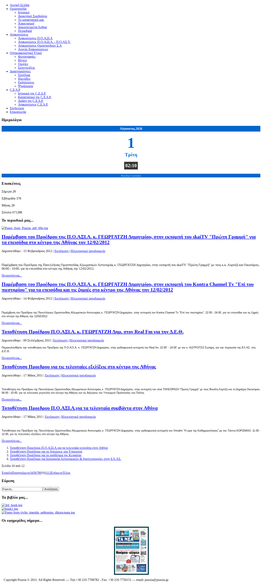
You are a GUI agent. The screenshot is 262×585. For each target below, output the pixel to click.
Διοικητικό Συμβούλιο (32, 16)
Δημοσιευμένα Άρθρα (32, 27)
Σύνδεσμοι (17, 108)
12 (49, 473)
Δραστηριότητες (20, 71)
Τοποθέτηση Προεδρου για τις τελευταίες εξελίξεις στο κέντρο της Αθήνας (79, 366)
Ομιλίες (23, 64)
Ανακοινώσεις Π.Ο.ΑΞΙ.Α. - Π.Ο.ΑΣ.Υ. (44, 42)
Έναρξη (7, 473)
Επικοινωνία (18, 112)
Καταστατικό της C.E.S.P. (34, 97)
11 (46, 473)
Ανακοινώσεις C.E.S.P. (33, 104)
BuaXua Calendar (131, 175)
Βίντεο (22, 60)
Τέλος (66, 473)
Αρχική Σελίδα (19, 5)
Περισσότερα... (12, 275)
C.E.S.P (15, 89)
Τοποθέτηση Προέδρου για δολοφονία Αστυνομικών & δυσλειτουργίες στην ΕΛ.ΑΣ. (65, 459)
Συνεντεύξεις (26, 67)
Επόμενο (57, 473)
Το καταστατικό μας (31, 19)
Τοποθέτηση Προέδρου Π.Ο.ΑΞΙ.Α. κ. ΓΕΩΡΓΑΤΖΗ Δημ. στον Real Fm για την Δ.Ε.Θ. (93, 331)
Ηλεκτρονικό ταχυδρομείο (88, 251)
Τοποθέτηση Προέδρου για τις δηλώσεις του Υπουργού (46, 451)
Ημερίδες (24, 78)
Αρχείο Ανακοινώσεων (33, 49)
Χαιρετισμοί (26, 23)
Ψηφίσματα (25, 86)
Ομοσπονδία (18, 8)
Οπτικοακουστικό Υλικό (26, 53)
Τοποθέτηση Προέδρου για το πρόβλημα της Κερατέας (45, 455)
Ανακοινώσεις (19, 34)
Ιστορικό (23, 12)
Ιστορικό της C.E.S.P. (32, 93)
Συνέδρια (24, 75)
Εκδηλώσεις (26, 82)
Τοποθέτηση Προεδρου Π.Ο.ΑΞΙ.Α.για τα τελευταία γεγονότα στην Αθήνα (59, 448)
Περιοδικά (25, 31)
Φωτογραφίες (27, 56)
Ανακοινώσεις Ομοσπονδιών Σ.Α (40, 45)
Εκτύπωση (61, 251)
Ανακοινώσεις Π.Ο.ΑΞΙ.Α (35, 38)
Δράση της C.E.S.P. (30, 101)
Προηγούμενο (21, 473)
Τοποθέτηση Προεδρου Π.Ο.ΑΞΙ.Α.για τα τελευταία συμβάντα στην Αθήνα (80, 408)
